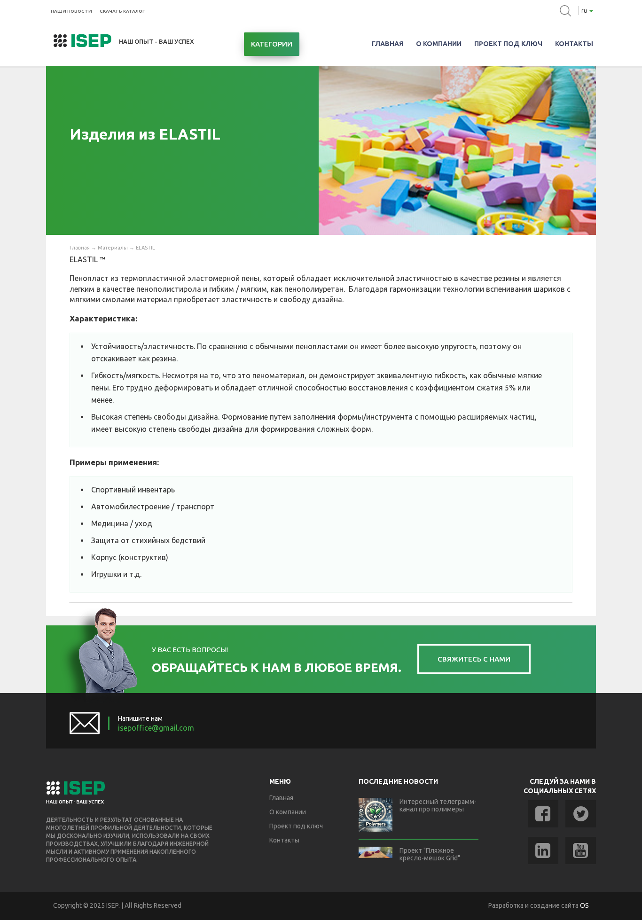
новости (71, 11)
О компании (439, 43)
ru (584, 11)
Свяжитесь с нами (474, 659)
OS (584, 905)
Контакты (574, 43)
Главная (387, 43)
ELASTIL (145, 247)
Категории (271, 44)
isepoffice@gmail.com (156, 728)
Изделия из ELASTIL (145, 133)
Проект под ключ (508, 43)
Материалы (113, 247)
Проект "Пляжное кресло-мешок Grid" (429, 854)
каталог (122, 11)
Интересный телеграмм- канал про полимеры (438, 805)
